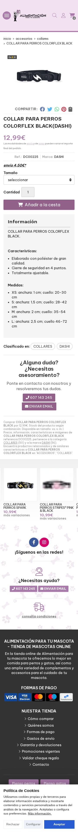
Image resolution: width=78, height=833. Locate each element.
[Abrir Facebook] (33, 542)
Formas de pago (41, 732)
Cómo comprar (41, 719)
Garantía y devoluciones (40, 745)
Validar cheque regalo (40, 758)
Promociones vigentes (41, 751)
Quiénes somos (41, 725)
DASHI (46, 442)
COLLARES (10, 442)
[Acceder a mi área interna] (63, 15)
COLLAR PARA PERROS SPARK (14, 506)
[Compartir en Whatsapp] (57, 109)
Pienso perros (23, 783)
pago (42, 143)
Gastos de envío (41, 738)
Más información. (40, 813)
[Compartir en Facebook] (42, 109)
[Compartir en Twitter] (49, 109)
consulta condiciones (39, 616)
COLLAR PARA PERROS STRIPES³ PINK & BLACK (57, 508)
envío (30, 143)
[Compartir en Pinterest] (63, 109)
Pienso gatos (55, 783)
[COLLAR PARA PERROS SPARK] (20, 484)
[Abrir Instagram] (44, 542)
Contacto (40, 764)
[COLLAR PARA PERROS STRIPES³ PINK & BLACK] (56, 484)
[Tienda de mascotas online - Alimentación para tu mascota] (29, 15)
